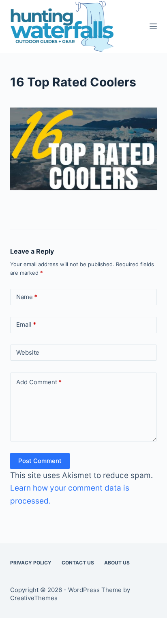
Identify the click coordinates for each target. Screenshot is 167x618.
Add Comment (39, 382)
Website (27, 352)
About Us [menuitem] (117, 563)
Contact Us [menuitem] (78, 563)
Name (26, 297)
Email (26, 324)
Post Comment (40, 461)
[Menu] (153, 26)
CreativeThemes (34, 598)
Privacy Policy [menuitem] (30, 563)
